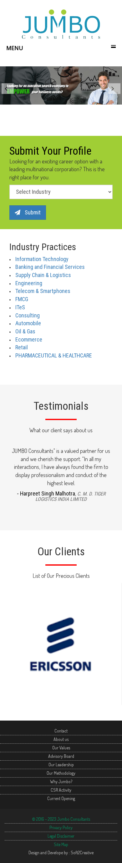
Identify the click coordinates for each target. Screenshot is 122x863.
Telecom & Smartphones (42, 291)
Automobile (28, 323)
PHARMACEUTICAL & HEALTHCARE (53, 355)
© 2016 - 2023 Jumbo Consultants (61, 819)
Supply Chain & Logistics (43, 275)
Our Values (61, 747)
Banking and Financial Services (50, 267)
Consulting (27, 315)
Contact (61, 730)
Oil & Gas (25, 331)
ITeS (20, 307)
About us (61, 739)
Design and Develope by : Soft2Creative (61, 852)
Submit (32, 212)
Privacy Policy (61, 827)
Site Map (61, 844)
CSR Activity (61, 790)
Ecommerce (28, 339)
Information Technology (42, 259)
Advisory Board (61, 756)
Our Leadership (61, 764)
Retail (21, 347)
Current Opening (61, 798)
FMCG (21, 299)
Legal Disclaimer (61, 836)
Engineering (28, 283)
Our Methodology (61, 773)
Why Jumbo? (61, 781)
